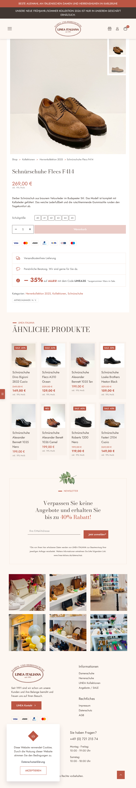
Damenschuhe (86, 673)
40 (37, 218)
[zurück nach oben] (121, 775)
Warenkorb (80, 229)
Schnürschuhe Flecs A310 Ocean (50, 377)
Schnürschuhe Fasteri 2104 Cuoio (110, 437)
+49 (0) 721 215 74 (84, 739)
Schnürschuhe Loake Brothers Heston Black (110, 377)
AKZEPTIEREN (33, 770)
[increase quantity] (30, 229)
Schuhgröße (19, 218)
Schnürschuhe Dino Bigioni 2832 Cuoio (21, 377)
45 (72, 218)
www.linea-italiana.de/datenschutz (68, 555)
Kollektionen (28, 159)
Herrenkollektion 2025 (51, 159)
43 (58, 218)
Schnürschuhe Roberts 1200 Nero (80, 437)
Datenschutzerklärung (33, 762)
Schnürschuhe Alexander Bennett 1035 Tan (82, 377)
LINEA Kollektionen (89, 683)
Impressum (84, 705)
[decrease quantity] (16, 229)
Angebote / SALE (89, 688)
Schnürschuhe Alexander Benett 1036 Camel (52, 437)
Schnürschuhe (75, 293)
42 (51, 218)
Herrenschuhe (86, 678)
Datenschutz (85, 710)
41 (44, 218)
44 (65, 218)
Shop (14, 159)
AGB (81, 715)
